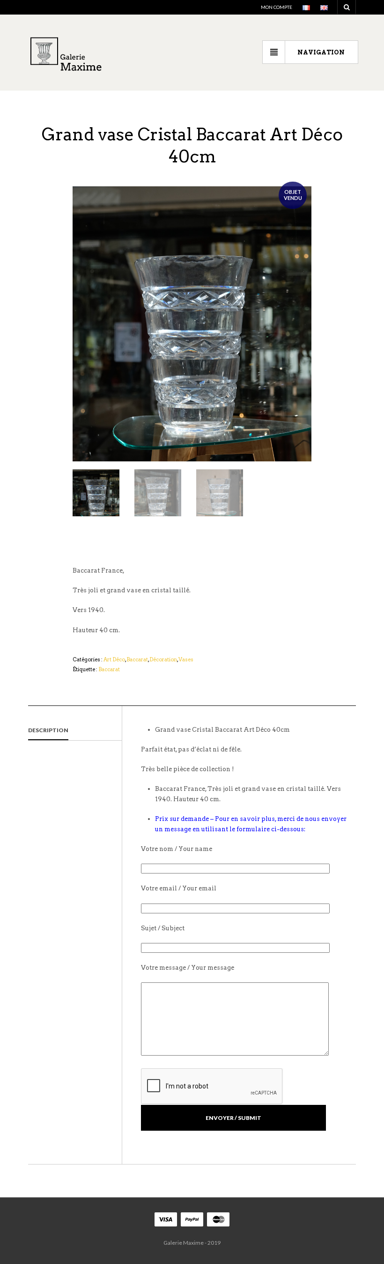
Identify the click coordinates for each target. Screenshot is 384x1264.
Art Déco (114, 659)
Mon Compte (276, 7)
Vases (185, 659)
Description (48, 730)
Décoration (163, 659)
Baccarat (137, 659)
